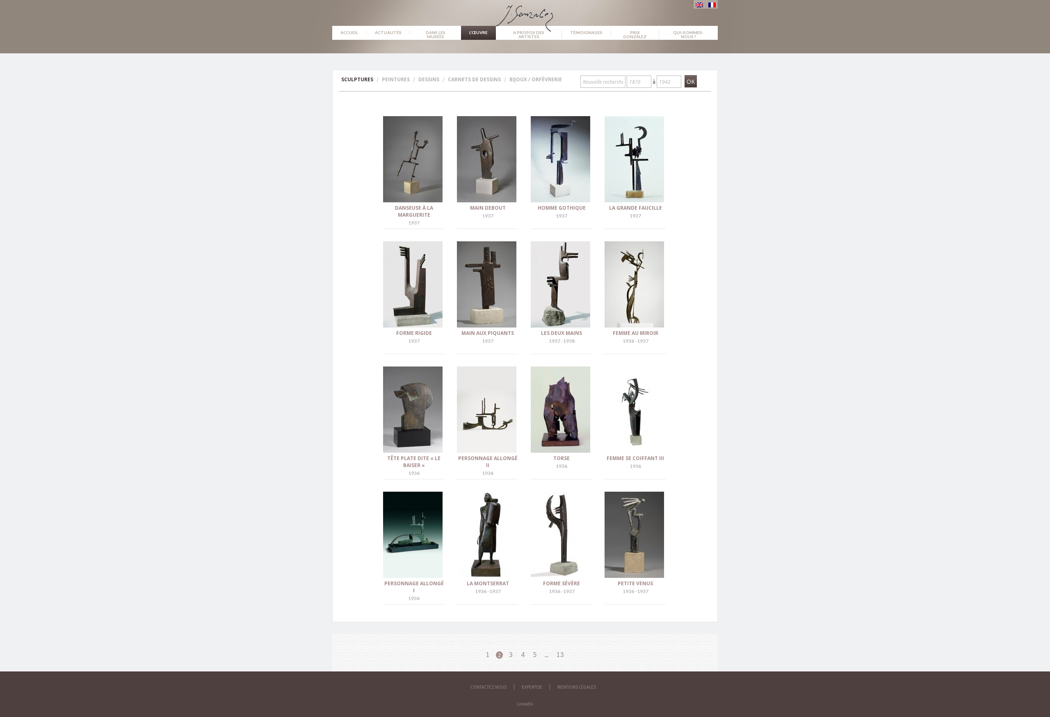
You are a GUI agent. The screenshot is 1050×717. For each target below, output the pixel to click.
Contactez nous (488, 687)
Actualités (388, 32)
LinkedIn (525, 704)
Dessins (428, 79)
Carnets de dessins (474, 79)
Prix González (634, 34)
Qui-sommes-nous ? (688, 34)
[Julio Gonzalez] (525, 14)
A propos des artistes (528, 34)
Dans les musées (435, 34)
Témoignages (586, 32)
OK (691, 81)
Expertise (532, 687)
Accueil (349, 32)
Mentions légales (576, 687)
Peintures (396, 79)
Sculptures (357, 79)
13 (560, 654)
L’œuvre (478, 32)
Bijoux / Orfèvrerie (535, 79)
